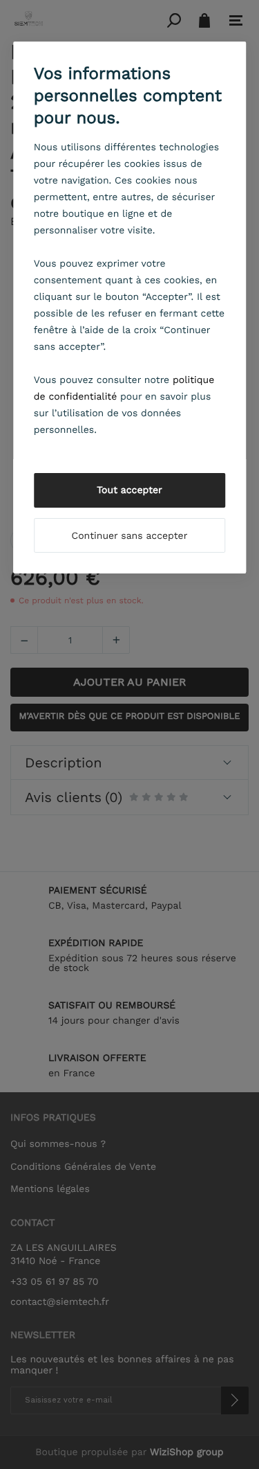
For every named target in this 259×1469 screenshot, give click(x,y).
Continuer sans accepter (130, 536)
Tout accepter (129, 490)
